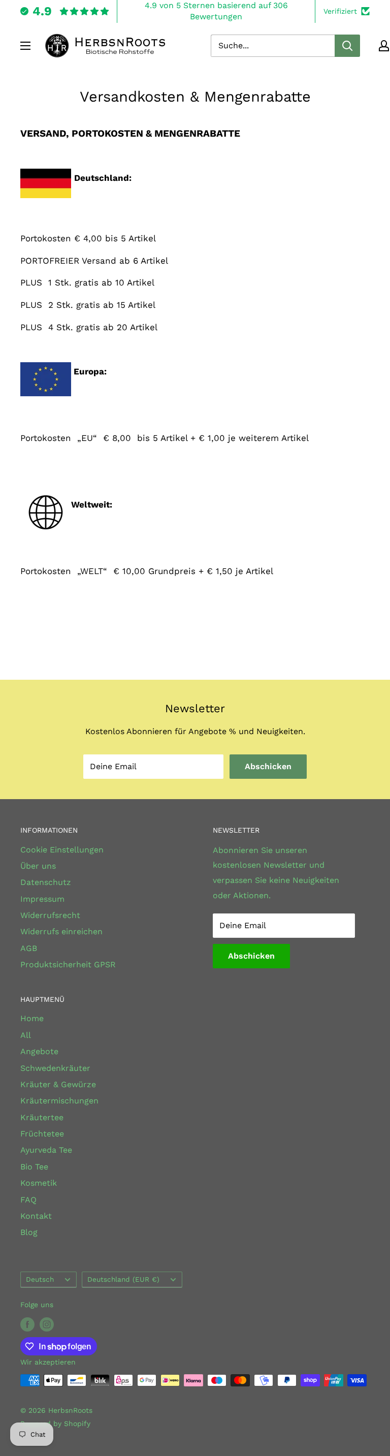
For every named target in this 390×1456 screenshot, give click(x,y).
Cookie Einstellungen (62, 849)
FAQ (28, 1200)
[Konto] (384, 45)
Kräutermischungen (59, 1100)
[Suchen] (347, 46)
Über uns (38, 866)
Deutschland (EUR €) (123, 1279)
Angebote (39, 1051)
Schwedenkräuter (55, 1068)
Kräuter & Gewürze (58, 1084)
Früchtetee (42, 1133)
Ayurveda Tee (46, 1150)
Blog (29, 1232)
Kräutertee (41, 1117)
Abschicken (268, 766)
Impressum (42, 899)
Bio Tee (34, 1167)
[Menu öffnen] (25, 46)
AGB (28, 948)
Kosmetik (38, 1183)
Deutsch (40, 1279)
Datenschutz (45, 882)
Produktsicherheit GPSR (68, 964)
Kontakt (36, 1216)
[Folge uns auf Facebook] (27, 1324)
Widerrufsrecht (50, 915)
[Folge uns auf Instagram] (47, 1324)
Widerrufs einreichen (61, 931)
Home (32, 1018)
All (25, 1035)
